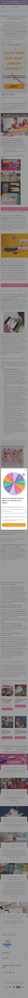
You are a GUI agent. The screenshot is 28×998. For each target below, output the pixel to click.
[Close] (25, 470)
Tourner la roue (13, 524)
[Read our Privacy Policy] (25, 520)
